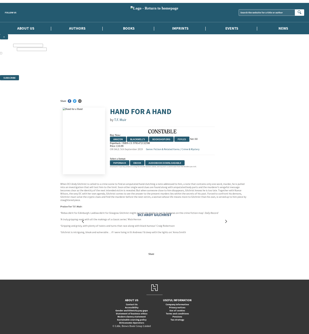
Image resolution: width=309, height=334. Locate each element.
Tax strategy (177, 319)
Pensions (177, 316)
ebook (137, 162)
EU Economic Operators (131, 322)
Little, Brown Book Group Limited (40, 62)
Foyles (182, 139)
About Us (25, 28)
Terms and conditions (177, 313)
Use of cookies (177, 310)
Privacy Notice (63, 67)
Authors (77, 28)
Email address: (8, 49)
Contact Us (132, 304)
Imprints (180, 28)
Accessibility (131, 307)
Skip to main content (10, 1)
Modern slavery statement (131, 316)
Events (231, 28)
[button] (82, 221)
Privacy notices (177, 307)
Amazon (118, 139)
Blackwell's (137, 139)
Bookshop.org (161, 139)
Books (129, 28)
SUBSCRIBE (9, 77)
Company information (177, 304)
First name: (6, 45)
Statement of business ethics (131, 313)
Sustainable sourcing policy (131, 319)
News (283, 28)
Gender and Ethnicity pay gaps (131, 310)
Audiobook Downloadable (165, 162)
